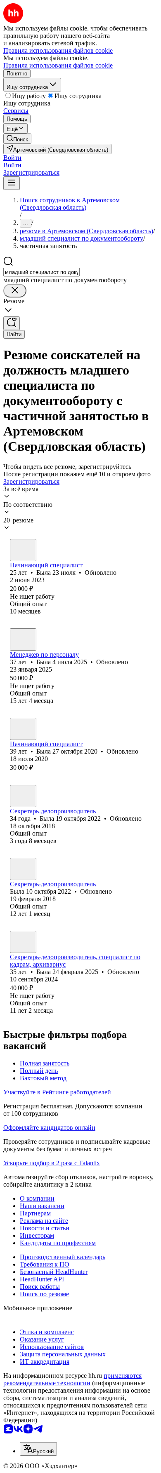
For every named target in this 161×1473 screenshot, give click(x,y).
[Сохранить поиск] (11, 323)
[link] (17, 138)
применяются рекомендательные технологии (72, 1379)
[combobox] (41, 272)
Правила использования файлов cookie (58, 65)
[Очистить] (14, 290)
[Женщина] (23, 550)
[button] (12, 157)
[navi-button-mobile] (11, 183)
